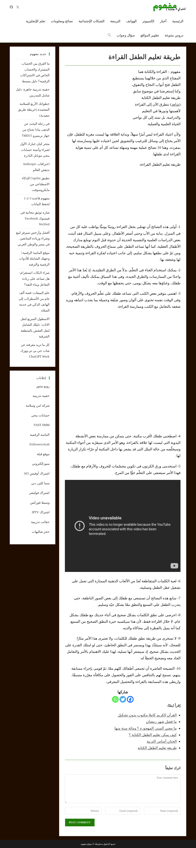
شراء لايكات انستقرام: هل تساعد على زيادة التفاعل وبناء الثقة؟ (34, 278)
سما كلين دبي (40, 483)
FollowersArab (39, 444)
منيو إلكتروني (41, 464)
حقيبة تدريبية (41, 396)
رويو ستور (43, 386)
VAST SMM (41, 425)
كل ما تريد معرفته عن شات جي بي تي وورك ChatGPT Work (35, 350)
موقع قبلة (43, 454)
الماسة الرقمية (40, 435)
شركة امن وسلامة (38, 405)
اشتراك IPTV (41, 512)
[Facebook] (130, 699)
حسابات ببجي (40, 415)
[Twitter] (122, 699)
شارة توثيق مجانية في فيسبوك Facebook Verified (35, 218)
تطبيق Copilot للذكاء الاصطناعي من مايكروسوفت (36, 184)
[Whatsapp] (115, 699)
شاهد (175, 104)
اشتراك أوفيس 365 (37, 473)
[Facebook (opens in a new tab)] (11, 7)
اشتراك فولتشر (39, 493)
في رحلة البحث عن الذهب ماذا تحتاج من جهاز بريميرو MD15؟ (36, 129)
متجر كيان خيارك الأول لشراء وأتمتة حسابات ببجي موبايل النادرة (35, 149)
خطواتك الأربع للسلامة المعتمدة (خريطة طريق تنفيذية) (34, 109)
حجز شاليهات (41, 532)
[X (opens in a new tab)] (18, 7)
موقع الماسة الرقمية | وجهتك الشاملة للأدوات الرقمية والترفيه (34, 258)
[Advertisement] (97, 97)
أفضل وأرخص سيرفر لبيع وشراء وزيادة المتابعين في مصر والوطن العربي (33, 238)
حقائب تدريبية (40, 522)
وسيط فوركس (40, 502)
